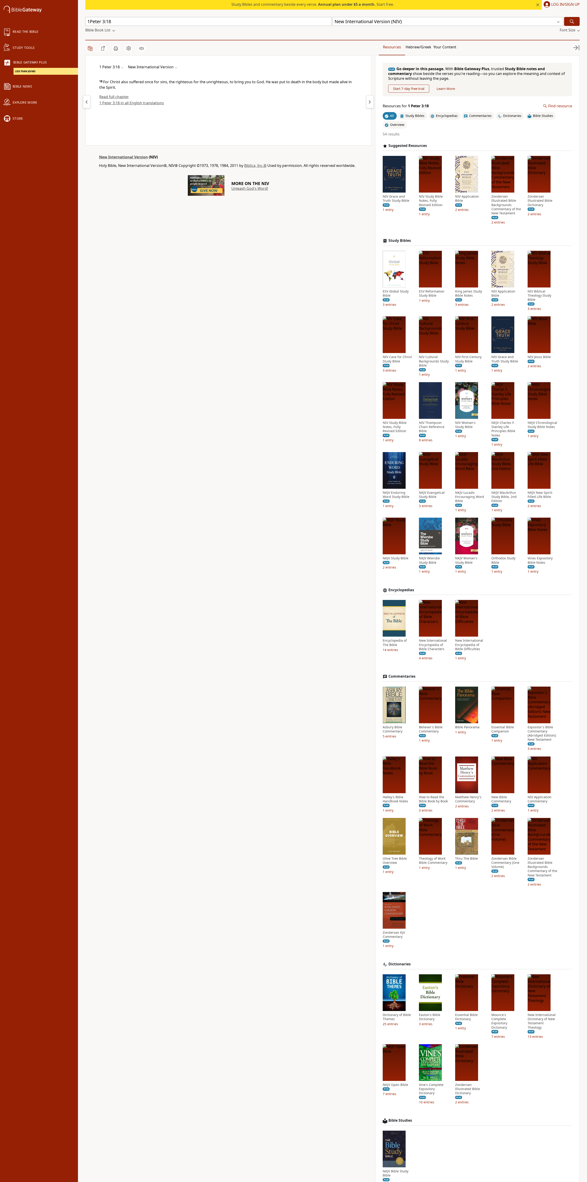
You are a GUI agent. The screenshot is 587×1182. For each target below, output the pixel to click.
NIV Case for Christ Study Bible (397, 359)
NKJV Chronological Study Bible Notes (542, 425)
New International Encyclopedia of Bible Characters (433, 644)
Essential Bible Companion (502, 729)
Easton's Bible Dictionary (429, 1017)
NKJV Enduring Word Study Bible (396, 495)
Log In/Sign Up (565, 4)
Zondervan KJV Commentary (394, 935)
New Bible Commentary (501, 799)
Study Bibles (399, 240)
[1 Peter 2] (86, 101)
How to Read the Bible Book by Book (433, 799)
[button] (561, 5)
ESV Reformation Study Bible (431, 293)
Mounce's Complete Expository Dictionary (499, 1021)
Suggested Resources (407, 145)
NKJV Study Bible (395, 558)
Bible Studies (400, 1120)
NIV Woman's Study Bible (465, 425)
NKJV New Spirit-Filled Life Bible (540, 495)
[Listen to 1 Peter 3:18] (141, 48)
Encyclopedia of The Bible (395, 642)
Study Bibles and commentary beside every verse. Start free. (312, 4)
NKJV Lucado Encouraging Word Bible (469, 497)
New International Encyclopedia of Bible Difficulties (469, 644)
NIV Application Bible (467, 198)
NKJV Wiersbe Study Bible (429, 560)
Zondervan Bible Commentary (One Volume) (505, 862)
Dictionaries (399, 964)
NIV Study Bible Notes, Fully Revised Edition (431, 200)
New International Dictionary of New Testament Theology (542, 1021)
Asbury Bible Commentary (392, 729)
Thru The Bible (466, 858)
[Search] (572, 21)
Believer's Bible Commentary (431, 729)
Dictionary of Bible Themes (397, 1017)
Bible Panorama (467, 727)
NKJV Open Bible (395, 1085)
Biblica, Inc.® (255, 165)
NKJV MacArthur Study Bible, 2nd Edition (504, 497)
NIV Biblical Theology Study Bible (539, 295)
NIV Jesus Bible (539, 357)
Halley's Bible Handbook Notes (395, 799)
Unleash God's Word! (249, 188)
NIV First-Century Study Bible (468, 359)
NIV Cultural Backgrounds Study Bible (434, 361)
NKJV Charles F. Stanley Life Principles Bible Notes (503, 429)
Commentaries (401, 676)
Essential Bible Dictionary (466, 1017)
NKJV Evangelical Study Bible (432, 495)
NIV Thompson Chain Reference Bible (431, 427)
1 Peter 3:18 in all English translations (131, 102)
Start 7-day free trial (408, 88)
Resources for (406, 106)
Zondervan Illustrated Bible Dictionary (540, 200)
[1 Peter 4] (370, 101)
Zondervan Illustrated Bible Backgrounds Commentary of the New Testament (506, 204)
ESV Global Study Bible (396, 293)
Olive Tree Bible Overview (395, 860)
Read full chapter (114, 96)
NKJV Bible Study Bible (395, 1173)
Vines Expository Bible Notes (540, 560)
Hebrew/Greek (418, 47)
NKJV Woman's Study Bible (466, 560)
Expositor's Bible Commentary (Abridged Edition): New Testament (542, 733)
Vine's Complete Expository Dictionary (431, 1089)
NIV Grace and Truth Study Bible (396, 198)
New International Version (123, 157)
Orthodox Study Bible (503, 560)
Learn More (446, 88)
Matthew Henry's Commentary (468, 799)
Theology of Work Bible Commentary (433, 860)
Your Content (444, 47)
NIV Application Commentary (539, 799)
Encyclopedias (401, 590)
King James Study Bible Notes (468, 293)
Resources (392, 47)
